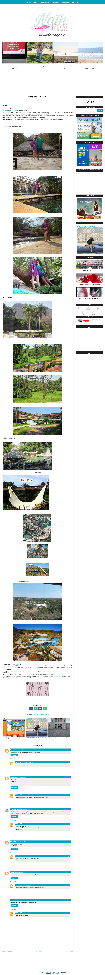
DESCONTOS (45, 2)
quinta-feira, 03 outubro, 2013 (20, 872)
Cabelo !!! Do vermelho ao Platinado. (89, 298)
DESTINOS (55, 2)
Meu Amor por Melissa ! (89, 270)
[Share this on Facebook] (31, 708)
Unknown (13, 777)
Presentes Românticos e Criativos (90, 284)
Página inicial (38, 951)
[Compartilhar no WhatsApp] (45, 708)
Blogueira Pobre (59, 676)
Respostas (13, 759)
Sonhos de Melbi (15, 809)
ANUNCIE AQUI (65, 2)
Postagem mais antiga (69, 951)
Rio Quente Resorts (13, 110)
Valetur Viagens (19, 666)
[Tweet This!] (36, 708)
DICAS (36, 2)
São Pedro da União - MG (14, 67)
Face (48, 674)
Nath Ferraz (18, 762)
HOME (29, 2)
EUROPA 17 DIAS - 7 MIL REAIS (86, 226)
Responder (14, 755)
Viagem (47, 714)
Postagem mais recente (7, 951)
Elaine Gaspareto (56, 973)
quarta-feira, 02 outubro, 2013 (18, 749)
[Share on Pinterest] (40, 708)
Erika (11, 749)
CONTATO (75, 2)
